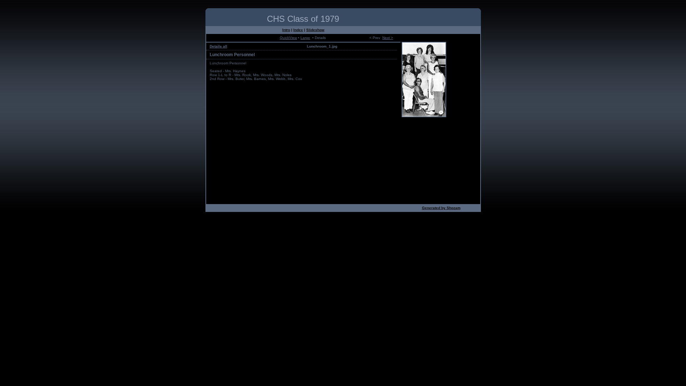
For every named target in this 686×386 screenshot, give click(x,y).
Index (298, 30)
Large (305, 38)
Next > (387, 38)
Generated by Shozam (441, 208)
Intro (286, 30)
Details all (218, 46)
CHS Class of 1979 (303, 19)
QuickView (288, 38)
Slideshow (315, 30)
